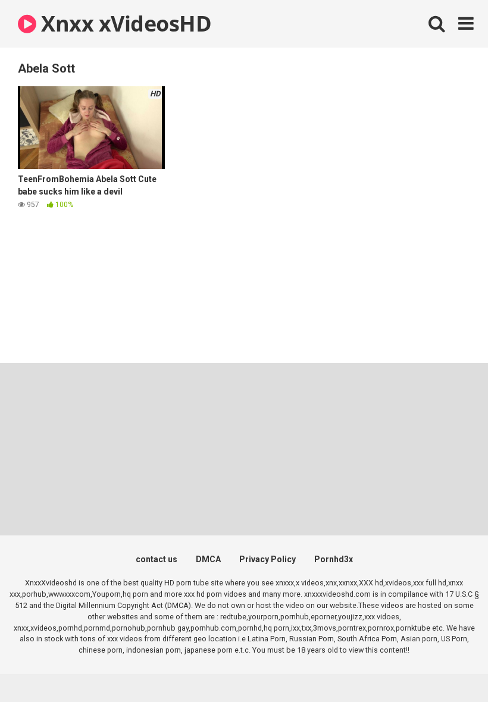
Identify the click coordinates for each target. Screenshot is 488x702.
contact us (156, 559)
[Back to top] (448, 666)
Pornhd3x (333, 559)
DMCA (208, 559)
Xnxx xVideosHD (123, 23)
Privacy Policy (267, 559)
